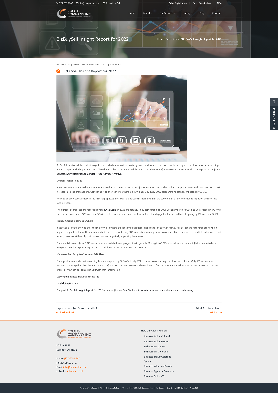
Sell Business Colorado (156, 351)
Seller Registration (178, 3)
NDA (219, 3)
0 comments (115, 65)
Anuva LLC (194, 387)
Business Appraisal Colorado (159, 371)
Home (160, 39)
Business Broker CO (154, 376)
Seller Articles (101, 65)
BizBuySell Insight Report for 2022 (84, 290)
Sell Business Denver (154, 346)
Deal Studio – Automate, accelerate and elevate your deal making (157, 290)
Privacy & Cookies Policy (109, 387)
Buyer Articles (173, 39)
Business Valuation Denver (158, 366)
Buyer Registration (202, 3)
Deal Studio (171, 387)
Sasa (77, 65)
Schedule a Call (113, 3)
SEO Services (182, 387)
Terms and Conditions (88, 387)
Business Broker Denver (156, 341)
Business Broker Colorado (157, 336)
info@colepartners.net (89, 3)
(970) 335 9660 (66, 3)
